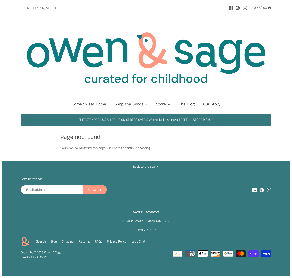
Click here (113, 148)
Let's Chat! (138, 241)
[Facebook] (231, 8)
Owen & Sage (52, 252)
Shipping (68, 241)
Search (41, 241)
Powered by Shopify (34, 257)
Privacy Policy (116, 241)
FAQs (98, 241)
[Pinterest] (238, 8)
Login (25, 8)
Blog (54, 241)
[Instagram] (245, 8)
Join (35, 8)
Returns (84, 241)
